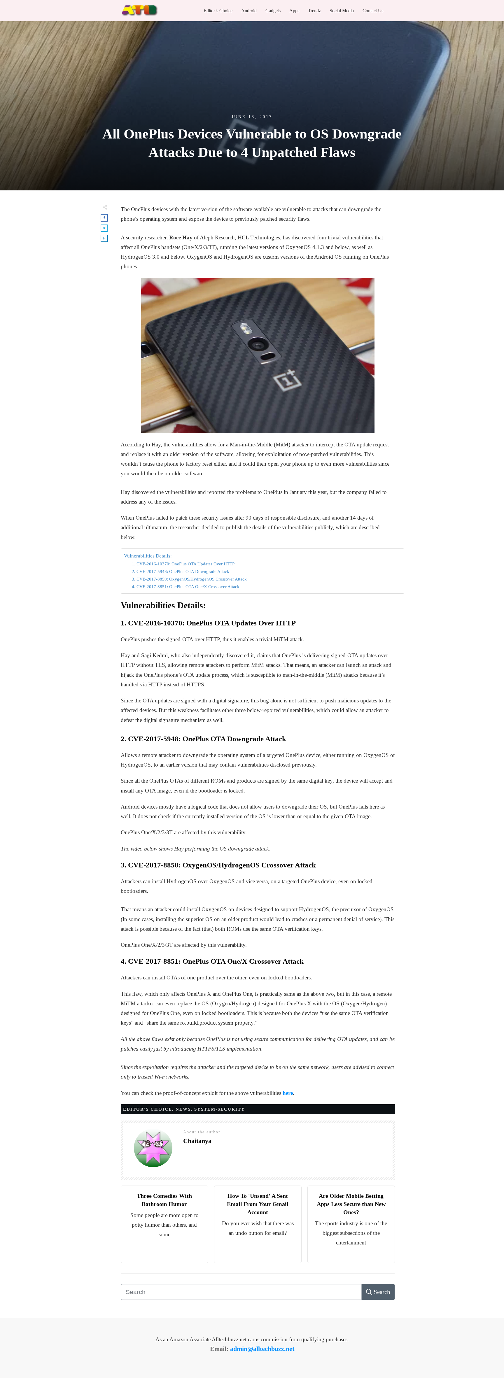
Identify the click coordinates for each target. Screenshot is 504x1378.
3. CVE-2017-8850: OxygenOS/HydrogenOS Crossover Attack (189, 578)
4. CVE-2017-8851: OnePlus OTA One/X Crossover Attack (185, 586)
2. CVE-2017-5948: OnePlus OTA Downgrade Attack (180, 571)
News (183, 1109)
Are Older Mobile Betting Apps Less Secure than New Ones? (351, 1204)
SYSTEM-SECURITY (219, 1109)
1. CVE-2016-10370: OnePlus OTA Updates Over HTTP (183, 563)
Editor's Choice (147, 1109)
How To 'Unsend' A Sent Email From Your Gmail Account (257, 1204)
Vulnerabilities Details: (148, 556)
